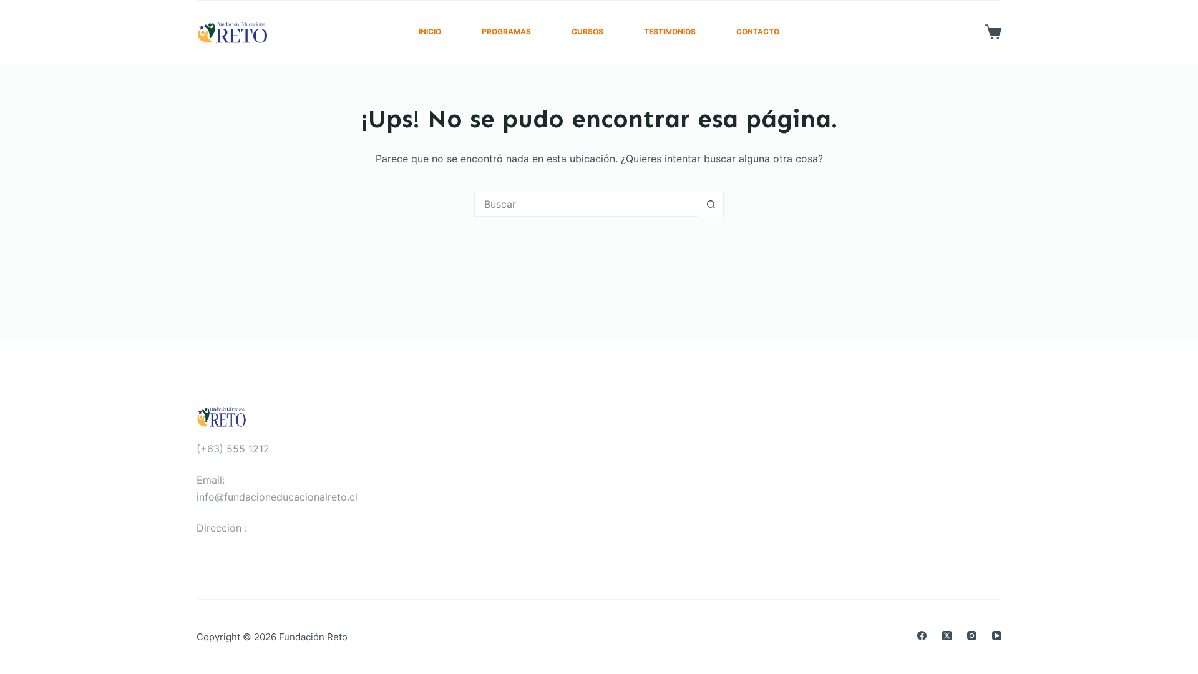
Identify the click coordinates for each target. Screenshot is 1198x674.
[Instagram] (971, 635)
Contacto (757, 31)
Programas (506, 31)
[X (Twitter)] (947, 635)
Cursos (587, 31)
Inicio (430, 31)
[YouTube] (996, 635)
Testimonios (670, 31)
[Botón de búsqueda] (710, 204)
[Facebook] (922, 635)
